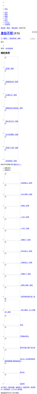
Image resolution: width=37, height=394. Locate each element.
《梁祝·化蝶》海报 (26, 285)
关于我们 (4, 387)
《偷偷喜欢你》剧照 (11, 82)
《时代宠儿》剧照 (26, 251)
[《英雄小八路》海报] (11, 146)
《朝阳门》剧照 (25, 240)
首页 (6, 12)
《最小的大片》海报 (11, 121)
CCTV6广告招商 (16, 389)
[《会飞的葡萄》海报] (11, 133)
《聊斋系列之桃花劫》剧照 (14, 108)
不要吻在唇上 (24, 336)
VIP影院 (7, 24)
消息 (6, 9)
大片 (6, 18)
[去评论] (34, 28)
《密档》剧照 (24, 205)
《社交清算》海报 (26, 194)
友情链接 (7, 389)
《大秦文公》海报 (11, 95)
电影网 (3, 28)
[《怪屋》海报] (11, 67)
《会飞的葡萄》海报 (11, 134)
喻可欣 (22, 372)
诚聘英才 (19, 387)
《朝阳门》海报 (25, 274)
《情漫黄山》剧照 (26, 183)
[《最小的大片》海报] (11, 120)
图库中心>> (17, 164)
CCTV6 (7, 22)
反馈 (34, 32)
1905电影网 (9, 48)
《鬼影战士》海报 (26, 262)
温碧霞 (22, 384)
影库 (6, 20)
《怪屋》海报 (9, 68)
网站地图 (11, 387)
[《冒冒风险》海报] (11, 159)
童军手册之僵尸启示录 (27, 347)
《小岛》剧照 (24, 217)
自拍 (21, 325)
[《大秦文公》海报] (11, 93)
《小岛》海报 (24, 228)
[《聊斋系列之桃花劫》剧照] (11, 106)
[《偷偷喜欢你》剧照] (11, 80)
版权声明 (26, 387)
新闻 (6, 14)
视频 (6, 16)
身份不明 (7, 33)
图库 (8, 28)
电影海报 (15, 28)
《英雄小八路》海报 (11, 148)
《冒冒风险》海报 (11, 161)
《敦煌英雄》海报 (10, 38)
